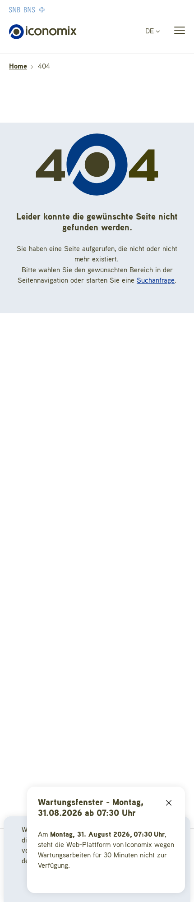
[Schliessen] (168, 802)
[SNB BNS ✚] (54, 9)
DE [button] (150, 31)
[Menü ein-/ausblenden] (177, 32)
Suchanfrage (156, 280)
